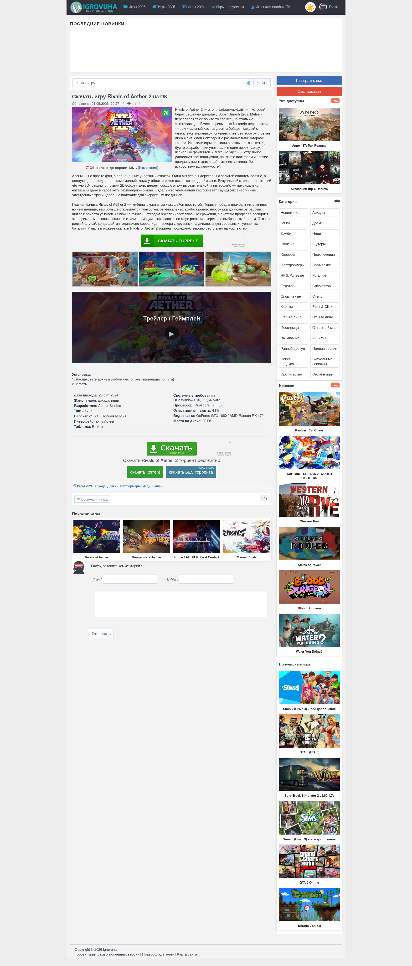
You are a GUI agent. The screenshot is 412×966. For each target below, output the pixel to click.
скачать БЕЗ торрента (191, 472)
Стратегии (289, 285)
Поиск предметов (289, 361)
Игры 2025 (166, 6)
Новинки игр (290, 212)
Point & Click (322, 306)
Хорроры (288, 254)
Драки (112, 486)
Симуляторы (322, 285)
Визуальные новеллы (322, 361)
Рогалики (319, 275)
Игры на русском (229, 6)
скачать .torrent (145, 472)
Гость (333, 6)
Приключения (323, 254)
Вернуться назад (94, 499)
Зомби (286, 233)
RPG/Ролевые (292, 275)
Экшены (287, 243)
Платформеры (129, 486)
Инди (146, 486)
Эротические (291, 373)
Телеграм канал (309, 80)
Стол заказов (309, 91)
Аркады (318, 212)
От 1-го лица (291, 316)
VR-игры (319, 337)
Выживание (290, 337)
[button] (264, 498)
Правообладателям (158, 953)
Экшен (157, 486)
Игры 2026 (136, 6)
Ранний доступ (293, 348)
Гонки (285, 222)
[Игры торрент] (94, 7)
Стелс (317, 296)
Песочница (290, 327)
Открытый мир (324, 327)
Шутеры (319, 243)
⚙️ (248, 82)
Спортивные (291, 296)
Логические (321, 264)
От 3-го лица (322, 316)
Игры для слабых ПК (272, 6)
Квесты (287, 306)
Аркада (99, 486)
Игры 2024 (196, 6)
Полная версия (324, 348)
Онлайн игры (323, 373)
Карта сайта (187, 953)
